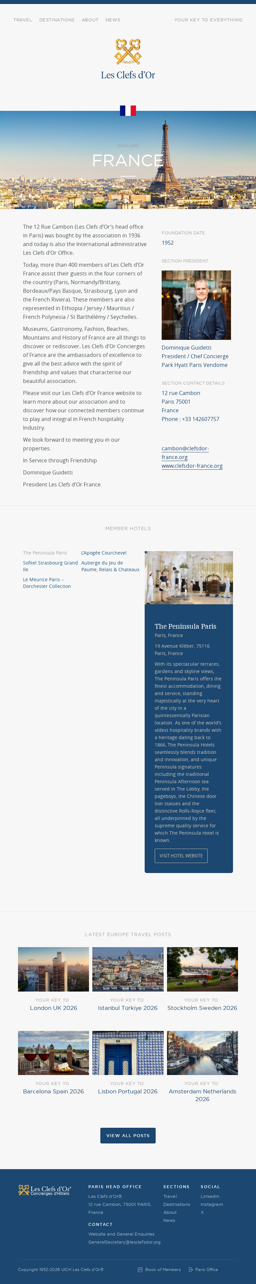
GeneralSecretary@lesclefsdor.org (124, 1242)
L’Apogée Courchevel (104, 553)
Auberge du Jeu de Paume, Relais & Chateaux (110, 566)
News (113, 19)
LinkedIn (210, 1196)
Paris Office (206, 1269)
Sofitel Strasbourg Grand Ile (50, 566)
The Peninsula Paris (45, 553)
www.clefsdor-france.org (192, 465)
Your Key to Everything (208, 19)
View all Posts (128, 1135)
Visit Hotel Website (181, 856)
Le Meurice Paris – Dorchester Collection (47, 582)
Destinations (57, 19)
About (90, 19)
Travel (22, 19)
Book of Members (163, 1269)
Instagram (212, 1204)
